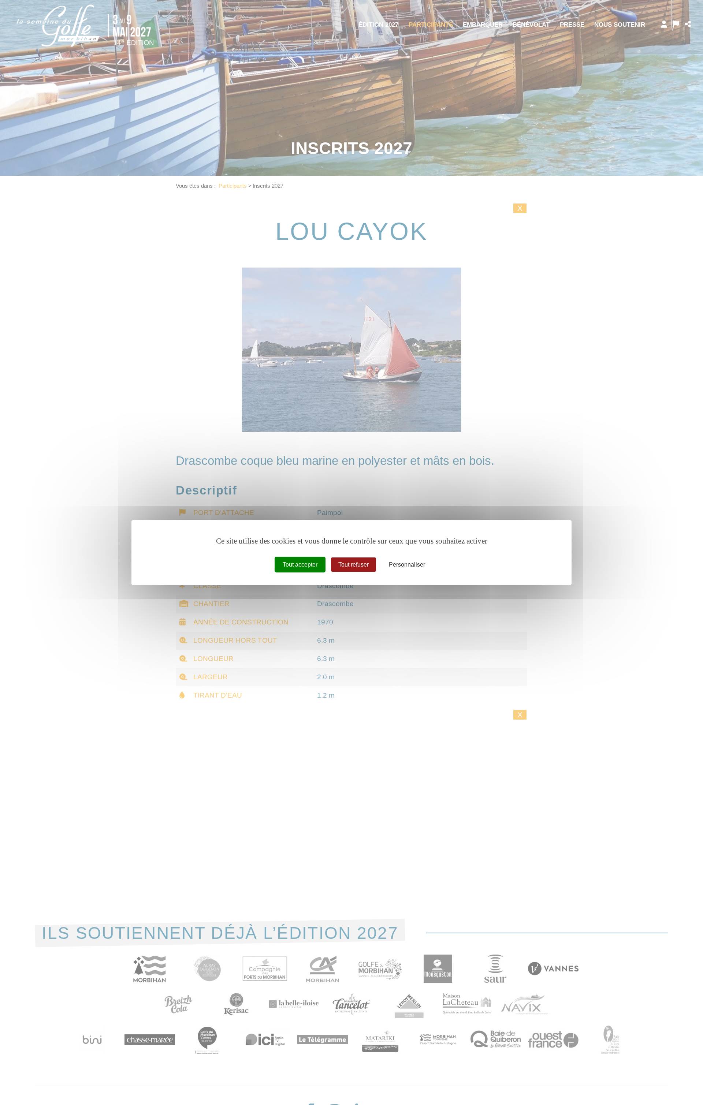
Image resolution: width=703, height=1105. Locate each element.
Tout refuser (353, 564)
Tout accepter (300, 564)
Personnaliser (407, 564)
